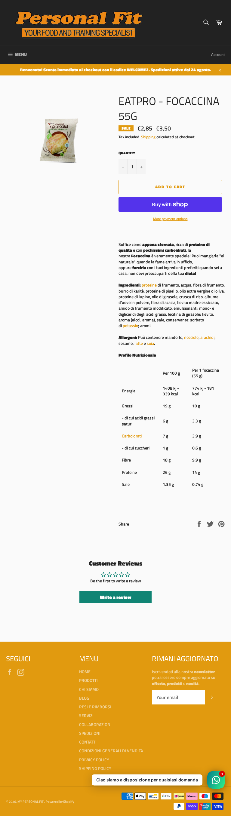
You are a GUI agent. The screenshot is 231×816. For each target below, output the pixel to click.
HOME (85, 671)
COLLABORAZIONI (95, 724)
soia (150, 343)
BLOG (84, 698)
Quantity (127, 153)
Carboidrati (132, 436)
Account (218, 54)
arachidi (207, 337)
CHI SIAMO (89, 689)
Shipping (148, 137)
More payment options (170, 219)
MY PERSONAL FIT (30, 801)
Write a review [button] (115, 597)
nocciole (191, 337)
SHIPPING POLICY (95, 768)
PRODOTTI (88, 680)
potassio (130, 325)
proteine (149, 285)
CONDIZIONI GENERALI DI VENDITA (111, 750)
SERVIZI (86, 715)
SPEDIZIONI (89, 733)
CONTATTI (88, 742)
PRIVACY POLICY (94, 759)
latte (138, 343)
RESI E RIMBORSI (95, 707)
